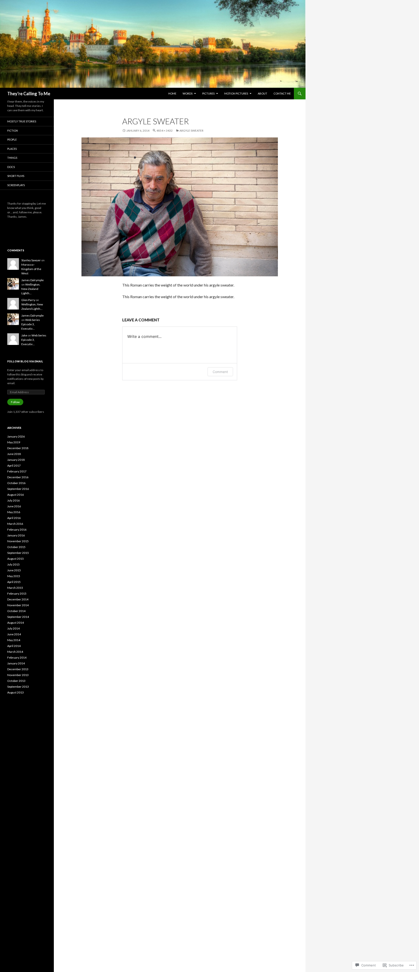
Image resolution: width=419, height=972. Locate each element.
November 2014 (18, 605)
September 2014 (18, 617)
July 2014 (13, 628)
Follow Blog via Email (25, 361)
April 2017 (14, 465)
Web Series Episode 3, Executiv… (30, 324)
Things (12, 157)
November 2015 (18, 541)
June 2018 (14, 454)
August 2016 (15, 494)
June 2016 (14, 506)
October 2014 (16, 611)
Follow (15, 402)
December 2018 (17, 448)
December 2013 (17, 669)
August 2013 (15, 692)
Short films (15, 175)
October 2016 (16, 483)
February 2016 (16, 529)
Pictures (208, 93)
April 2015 (14, 582)
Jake (24, 335)
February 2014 (16, 657)
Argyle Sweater (191, 130)
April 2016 (14, 518)
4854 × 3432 (164, 130)
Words (188, 93)
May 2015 (13, 576)
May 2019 (13, 442)
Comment (220, 372)
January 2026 (16, 436)
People (12, 139)
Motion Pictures (236, 93)
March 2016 (15, 524)
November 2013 (18, 675)
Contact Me (282, 93)
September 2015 (18, 553)
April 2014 (14, 646)
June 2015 (14, 570)
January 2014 (16, 663)
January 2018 (16, 460)
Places (12, 148)
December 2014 (17, 599)
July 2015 (13, 564)
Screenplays (16, 185)
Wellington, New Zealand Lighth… (30, 289)
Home (172, 93)
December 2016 (17, 477)
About (262, 93)
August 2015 (15, 558)
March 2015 (15, 588)
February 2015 (16, 593)
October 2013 (16, 681)
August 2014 (15, 622)
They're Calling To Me (28, 93)
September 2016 (18, 489)
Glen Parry (28, 300)
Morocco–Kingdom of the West (31, 269)
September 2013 (18, 686)
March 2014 (15, 651)
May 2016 (13, 512)
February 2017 (16, 471)
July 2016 (13, 500)
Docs (11, 166)
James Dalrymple (32, 280)
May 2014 (13, 640)
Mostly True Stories (21, 121)
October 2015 (16, 547)
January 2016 (16, 535)
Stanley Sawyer (31, 260)
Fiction (12, 130)
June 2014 (14, 634)
